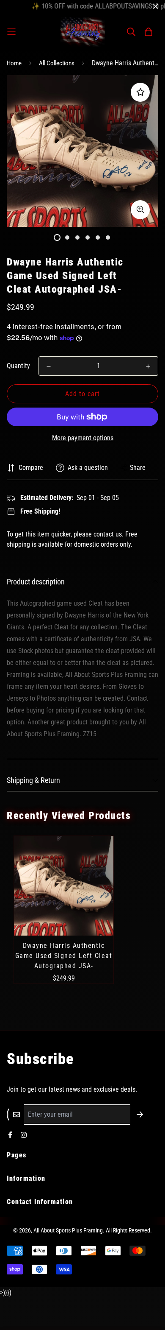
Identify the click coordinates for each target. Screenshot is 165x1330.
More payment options (82, 438)
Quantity (18, 366)
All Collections (56, 63)
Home (14, 63)
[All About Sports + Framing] (82, 32)
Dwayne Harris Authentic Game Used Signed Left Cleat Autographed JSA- (64, 956)
